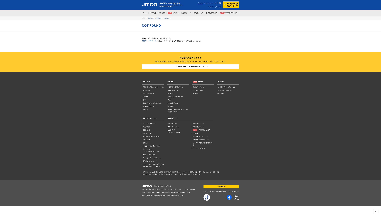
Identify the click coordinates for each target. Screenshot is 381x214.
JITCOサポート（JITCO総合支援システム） (152, 150)
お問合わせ (218, 7)
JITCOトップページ (149, 41)
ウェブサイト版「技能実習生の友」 (202, 144)
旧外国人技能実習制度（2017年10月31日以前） (178, 111)
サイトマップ (235, 191)
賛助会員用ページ (198, 127)
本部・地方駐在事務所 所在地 (152, 103)
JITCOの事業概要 (148, 93)
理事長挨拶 (146, 90)
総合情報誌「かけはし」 (200, 136)
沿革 (144, 100)
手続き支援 (146, 130)
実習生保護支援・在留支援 (151, 136)
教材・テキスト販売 (149, 155)
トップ (143, 18)
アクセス (211, 7)
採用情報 (196, 133)
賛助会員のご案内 (198, 123)
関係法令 (171, 106)
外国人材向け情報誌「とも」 (202, 139)
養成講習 (171, 93)
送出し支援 (146, 139)
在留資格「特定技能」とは (226, 87)
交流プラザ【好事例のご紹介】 (174, 131)
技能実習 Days (172, 123)
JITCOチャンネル (173, 127)
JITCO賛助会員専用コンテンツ (232, 5)
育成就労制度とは (198, 87)
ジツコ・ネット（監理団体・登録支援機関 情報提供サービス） (153, 165)
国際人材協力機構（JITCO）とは (153, 87)
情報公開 (145, 109)
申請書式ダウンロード (150, 161)
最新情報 (196, 93)
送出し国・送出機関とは (175, 96)
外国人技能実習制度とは (175, 87)
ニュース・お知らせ (199, 148)
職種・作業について (174, 90)
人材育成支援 (147, 133)
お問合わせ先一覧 (148, 106)
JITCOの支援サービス (150, 123)
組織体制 (145, 96)
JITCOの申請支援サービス (151, 146)
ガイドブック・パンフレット (152, 158)
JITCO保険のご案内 (202, 130)
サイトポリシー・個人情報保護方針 (215, 191)
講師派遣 (145, 143)
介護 (169, 100)
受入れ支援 (146, 127)
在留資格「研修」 (173, 103)
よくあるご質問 (198, 90)
